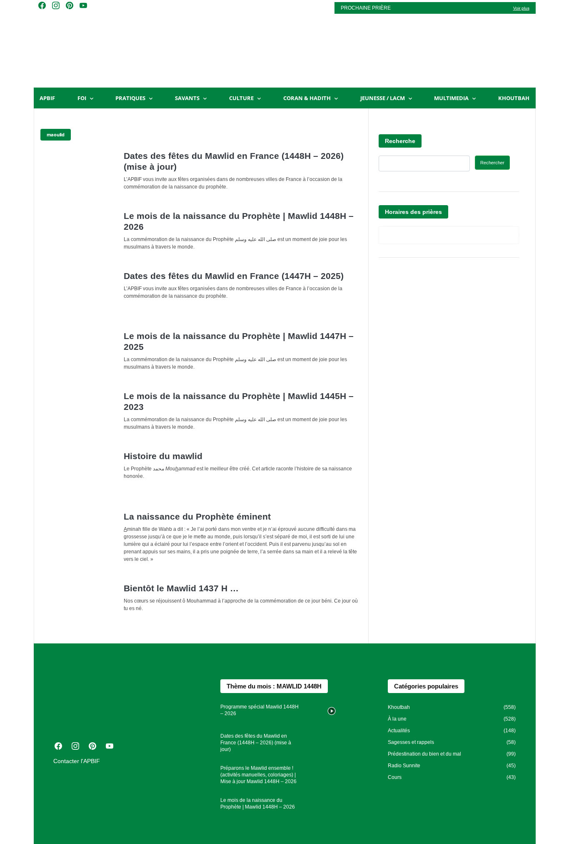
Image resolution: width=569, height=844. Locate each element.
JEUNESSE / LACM (382, 98)
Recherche (400, 141)
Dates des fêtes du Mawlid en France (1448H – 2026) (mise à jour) (255, 742)
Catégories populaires (426, 686)
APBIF (47, 98)
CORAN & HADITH (307, 98)
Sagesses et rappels (411, 742)
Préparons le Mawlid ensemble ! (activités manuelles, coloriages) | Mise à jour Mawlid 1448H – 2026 (258, 774)
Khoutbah (513, 98)
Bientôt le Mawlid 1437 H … (181, 588)
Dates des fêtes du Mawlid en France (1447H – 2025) (234, 276)
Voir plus (521, 8)
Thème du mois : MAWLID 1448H (274, 686)
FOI (81, 98)
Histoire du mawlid (163, 456)
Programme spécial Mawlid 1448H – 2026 (259, 710)
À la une (397, 719)
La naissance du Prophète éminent (197, 516)
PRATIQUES (130, 98)
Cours (395, 777)
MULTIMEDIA (451, 98)
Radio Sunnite (404, 766)
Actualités (399, 730)
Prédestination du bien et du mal (424, 754)
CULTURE (241, 98)
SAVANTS (187, 98)
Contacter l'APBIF (76, 761)
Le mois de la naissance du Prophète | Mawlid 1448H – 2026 (257, 803)
